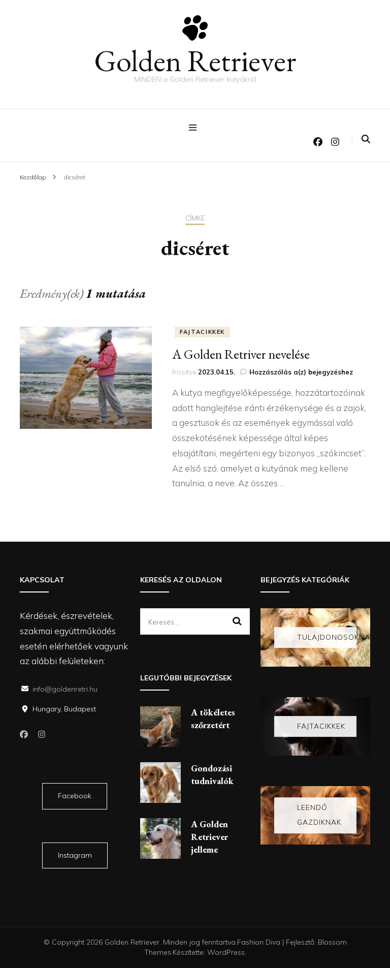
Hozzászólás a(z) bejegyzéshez (301, 372)
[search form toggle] (366, 139)
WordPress (226, 952)
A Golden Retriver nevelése (241, 354)
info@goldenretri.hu (65, 689)
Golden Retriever (195, 60)
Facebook (74, 795)
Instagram (75, 855)
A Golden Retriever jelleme (209, 836)
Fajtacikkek (202, 331)
